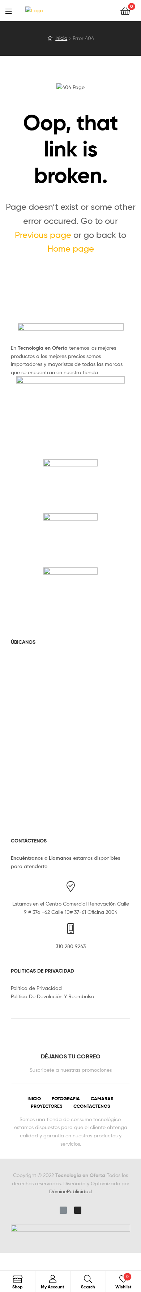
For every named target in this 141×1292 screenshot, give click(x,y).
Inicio (61, 38)
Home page (70, 248)
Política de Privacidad (36, 988)
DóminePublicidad (70, 1191)
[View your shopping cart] (125, 11)
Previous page (43, 235)
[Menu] (13, 10)
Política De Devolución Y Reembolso (52, 996)
